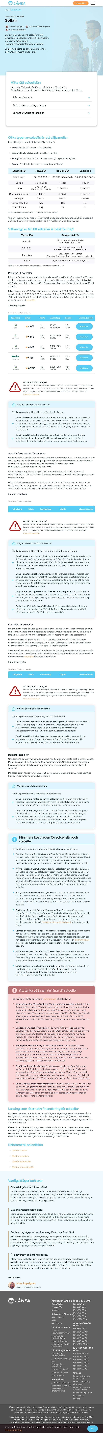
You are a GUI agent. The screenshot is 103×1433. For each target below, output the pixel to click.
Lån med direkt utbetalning (58, 1365)
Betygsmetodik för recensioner (81, 1377)
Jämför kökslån (19, 1150)
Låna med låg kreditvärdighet (58, 1337)
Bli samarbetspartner (82, 1392)
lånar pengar (50, 999)
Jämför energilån (20, 1156)
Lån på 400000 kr (81, 1363)
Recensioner (58, 1379)
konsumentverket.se (31, 395)
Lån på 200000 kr (81, 1357)
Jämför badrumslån (21, 1161)
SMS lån (55, 1310)
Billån (54, 1320)
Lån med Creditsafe (60, 1369)
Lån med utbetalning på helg (62, 1360)
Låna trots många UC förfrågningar (61, 1345)
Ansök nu (84, 326)
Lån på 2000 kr (80, 1307)
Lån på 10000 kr (80, 1319)
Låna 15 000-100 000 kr (82, 1324)
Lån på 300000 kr (81, 1360)
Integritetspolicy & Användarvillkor (81, 1388)
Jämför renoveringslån (23, 1167)
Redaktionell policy (81, 1381)
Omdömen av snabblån (62, 1382)
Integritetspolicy (13, 1430)
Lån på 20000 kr (80, 1332)
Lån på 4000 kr (80, 1313)
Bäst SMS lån (57, 1304)
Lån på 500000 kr (81, 1366)
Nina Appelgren (25, 1283)
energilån (29, 656)
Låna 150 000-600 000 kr (83, 1349)
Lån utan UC (57, 1307)
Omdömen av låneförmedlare (58, 1390)
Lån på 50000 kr (80, 1341)
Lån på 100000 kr (81, 1344)
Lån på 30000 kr (80, 1335)
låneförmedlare (82, 940)
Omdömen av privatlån (62, 1386)
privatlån (31, 300)
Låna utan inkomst (60, 1341)
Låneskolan (78, 1384)
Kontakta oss (79, 1396)
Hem (7, 10)
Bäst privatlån (58, 1317)
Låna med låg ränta (60, 1372)
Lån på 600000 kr (81, 1369)
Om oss (77, 1373)
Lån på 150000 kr (81, 1353)
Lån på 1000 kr (79, 1304)
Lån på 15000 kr (80, 1329)
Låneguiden (80, 3)
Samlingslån (57, 1323)
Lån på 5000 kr (80, 1316)
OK (92, 1428)
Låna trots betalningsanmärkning (61, 1331)
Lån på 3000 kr (80, 1310)
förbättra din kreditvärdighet (56, 922)
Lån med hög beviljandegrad (58, 1354)
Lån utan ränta (58, 1375)
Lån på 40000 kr (80, 1338)
